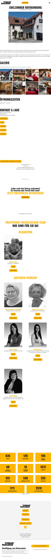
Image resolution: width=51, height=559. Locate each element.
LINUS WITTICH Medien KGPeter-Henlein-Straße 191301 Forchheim (25, 535)
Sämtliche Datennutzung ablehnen (40, 549)
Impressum (10, 556)
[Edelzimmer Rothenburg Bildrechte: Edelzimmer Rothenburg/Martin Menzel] (19, 75)
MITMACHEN (25, 2)
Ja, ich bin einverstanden (40, 546)
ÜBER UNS (25, 510)
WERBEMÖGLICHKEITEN (25, 523)
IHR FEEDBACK (25, 519)
